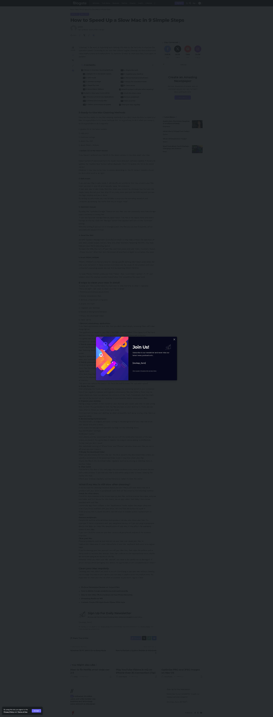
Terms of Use (22, 712)
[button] (36, 711)
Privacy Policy (9, 712)
